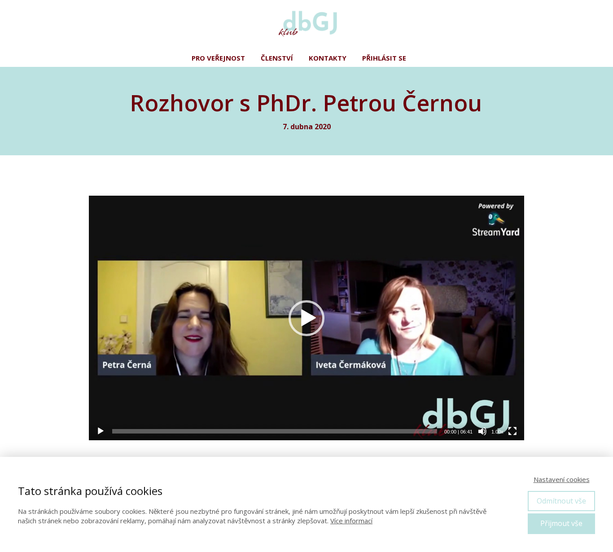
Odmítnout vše (561, 501)
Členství (277, 57)
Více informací (351, 520)
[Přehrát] (100, 431)
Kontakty (327, 57)
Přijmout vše (561, 523)
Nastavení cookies (562, 479)
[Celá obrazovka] (512, 431)
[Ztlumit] (482, 431)
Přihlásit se (384, 57)
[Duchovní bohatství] (306, 24)
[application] (306, 318)
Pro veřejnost (218, 57)
